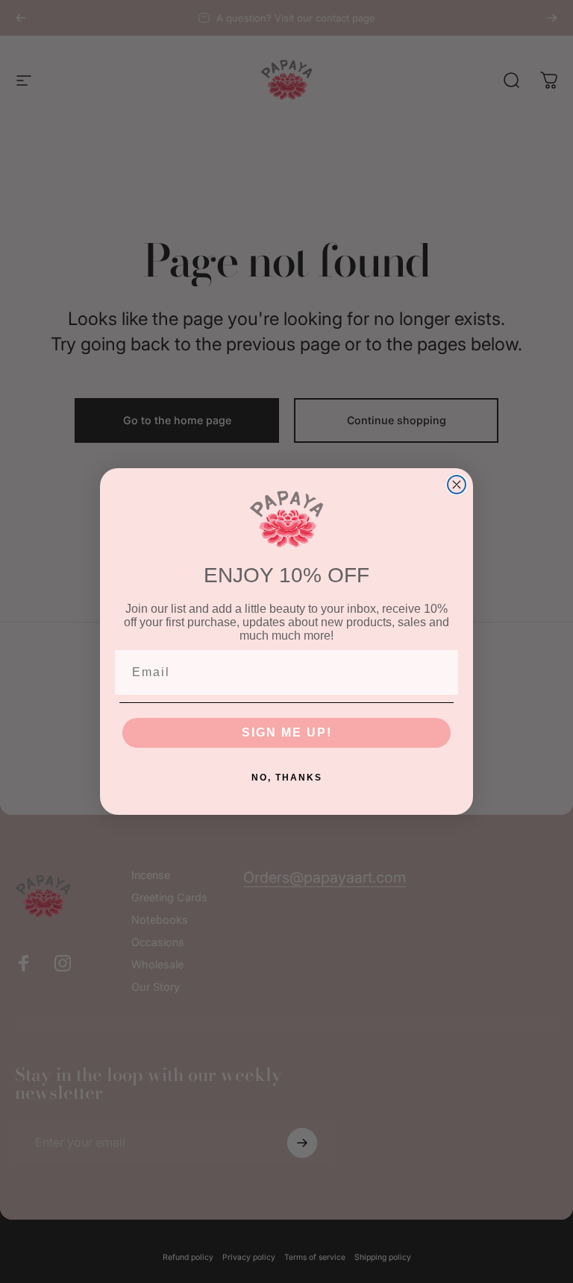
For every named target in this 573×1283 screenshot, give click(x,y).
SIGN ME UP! (287, 732)
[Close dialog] (457, 485)
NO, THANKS (286, 777)
